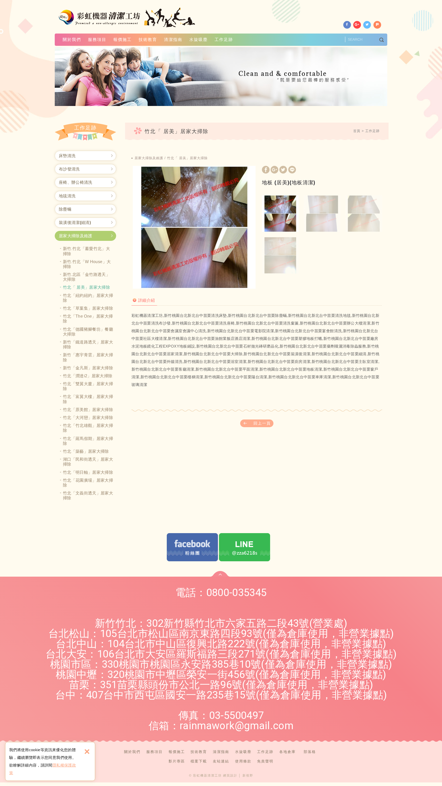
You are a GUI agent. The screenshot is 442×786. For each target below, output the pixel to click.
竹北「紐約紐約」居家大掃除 (88, 298)
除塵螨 (65, 209)
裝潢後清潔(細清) (75, 222)
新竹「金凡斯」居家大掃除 (88, 368)
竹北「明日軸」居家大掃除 (88, 472)
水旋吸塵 (198, 39)
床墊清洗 (67, 156)
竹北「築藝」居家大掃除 (86, 451)
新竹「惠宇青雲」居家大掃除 (88, 357)
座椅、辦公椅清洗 (75, 182)
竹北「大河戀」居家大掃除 (88, 417)
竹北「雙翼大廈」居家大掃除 (88, 386)
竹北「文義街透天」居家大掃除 (88, 495)
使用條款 (243, 761)
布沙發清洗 (69, 169)
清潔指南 (173, 39)
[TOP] (220, 574)
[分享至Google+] (357, 25)
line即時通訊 (244, 547)
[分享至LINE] (292, 170)
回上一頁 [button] (262, 423)
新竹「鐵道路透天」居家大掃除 (88, 344)
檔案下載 (199, 761)
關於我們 (72, 39)
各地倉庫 (287, 752)
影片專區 (177, 761)
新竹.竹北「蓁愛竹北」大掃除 (86, 251)
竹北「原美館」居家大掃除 (88, 409)
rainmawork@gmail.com (236, 726)
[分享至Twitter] (367, 25)
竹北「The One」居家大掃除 (88, 318)
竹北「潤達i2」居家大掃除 (88, 376)
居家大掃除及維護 (75, 236)
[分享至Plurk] (377, 25)
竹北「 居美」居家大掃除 (86, 287)
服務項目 (97, 39)
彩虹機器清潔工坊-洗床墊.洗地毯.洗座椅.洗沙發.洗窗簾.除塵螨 (127, 17)
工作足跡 (224, 39)
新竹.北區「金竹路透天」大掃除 (86, 277)
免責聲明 (265, 761)
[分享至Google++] (274, 170)
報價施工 (122, 39)
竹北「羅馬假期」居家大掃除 (88, 441)
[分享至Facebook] (347, 25)
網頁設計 (230, 775)
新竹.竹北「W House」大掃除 (87, 264)
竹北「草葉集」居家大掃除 (88, 308)
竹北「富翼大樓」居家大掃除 (88, 399)
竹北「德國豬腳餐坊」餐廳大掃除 (88, 331)
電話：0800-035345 (221, 593)
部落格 (310, 752)
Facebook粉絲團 (192, 547)
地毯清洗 (67, 196)
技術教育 (148, 39)
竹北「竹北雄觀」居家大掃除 (88, 428)
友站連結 (221, 761)
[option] (194, 227)
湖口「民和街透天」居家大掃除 (88, 461)
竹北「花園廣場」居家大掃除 (88, 482)
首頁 (356, 131)
